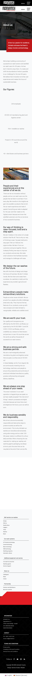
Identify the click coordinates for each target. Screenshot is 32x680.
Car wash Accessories (8, 561)
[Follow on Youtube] (17, 659)
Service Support (7, 566)
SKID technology (7, 548)
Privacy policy (6, 647)
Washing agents (7, 564)
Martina (5, 531)
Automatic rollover (7, 553)
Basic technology (7, 546)
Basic (4, 533)
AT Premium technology (9, 542)
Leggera (5, 527)
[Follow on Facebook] (14, 659)
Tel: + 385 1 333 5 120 (8, 636)
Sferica (5, 523)
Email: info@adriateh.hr (8, 638)
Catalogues (6, 574)
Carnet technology (7, 544)
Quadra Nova (6, 525)
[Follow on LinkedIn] (24, 659)
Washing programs (7, 551)
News (4, 576)
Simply (4, 521)
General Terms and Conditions (10, 651)
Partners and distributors (9, 587)
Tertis (4, 529)
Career (5, 578)
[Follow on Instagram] (21, 659)
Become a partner (7, 589)
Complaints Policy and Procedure (11, 649)
